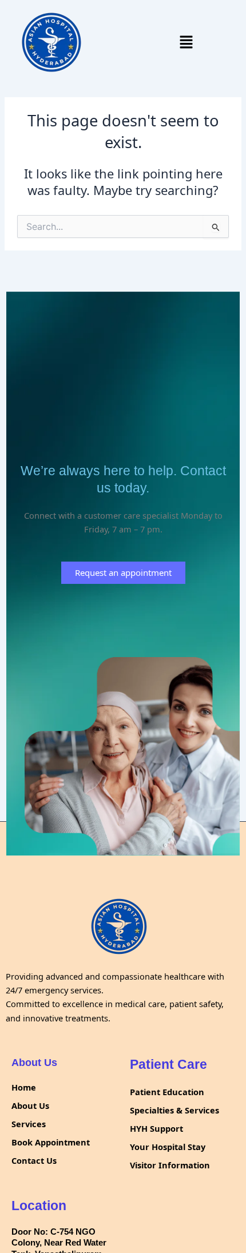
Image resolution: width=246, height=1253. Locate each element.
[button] (185, 42)
